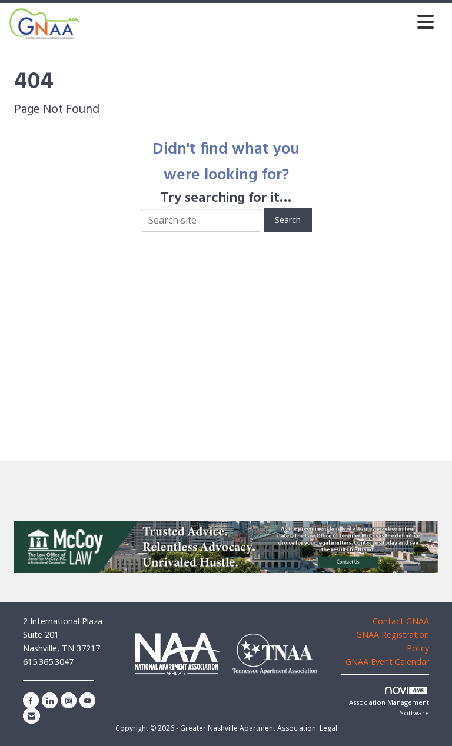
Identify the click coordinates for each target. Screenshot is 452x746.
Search (288, 219)
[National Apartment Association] (178, 653)
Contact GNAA (401, 621)
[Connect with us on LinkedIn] (50, 700)
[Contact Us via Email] (31, 716)
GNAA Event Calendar (387, 661)
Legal (328, 728)
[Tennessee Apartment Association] (274, 654)
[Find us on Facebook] (31, 700)
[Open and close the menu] (260, 21)
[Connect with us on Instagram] (69, 700)
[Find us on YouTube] (87, 700)
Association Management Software (389, 707)
